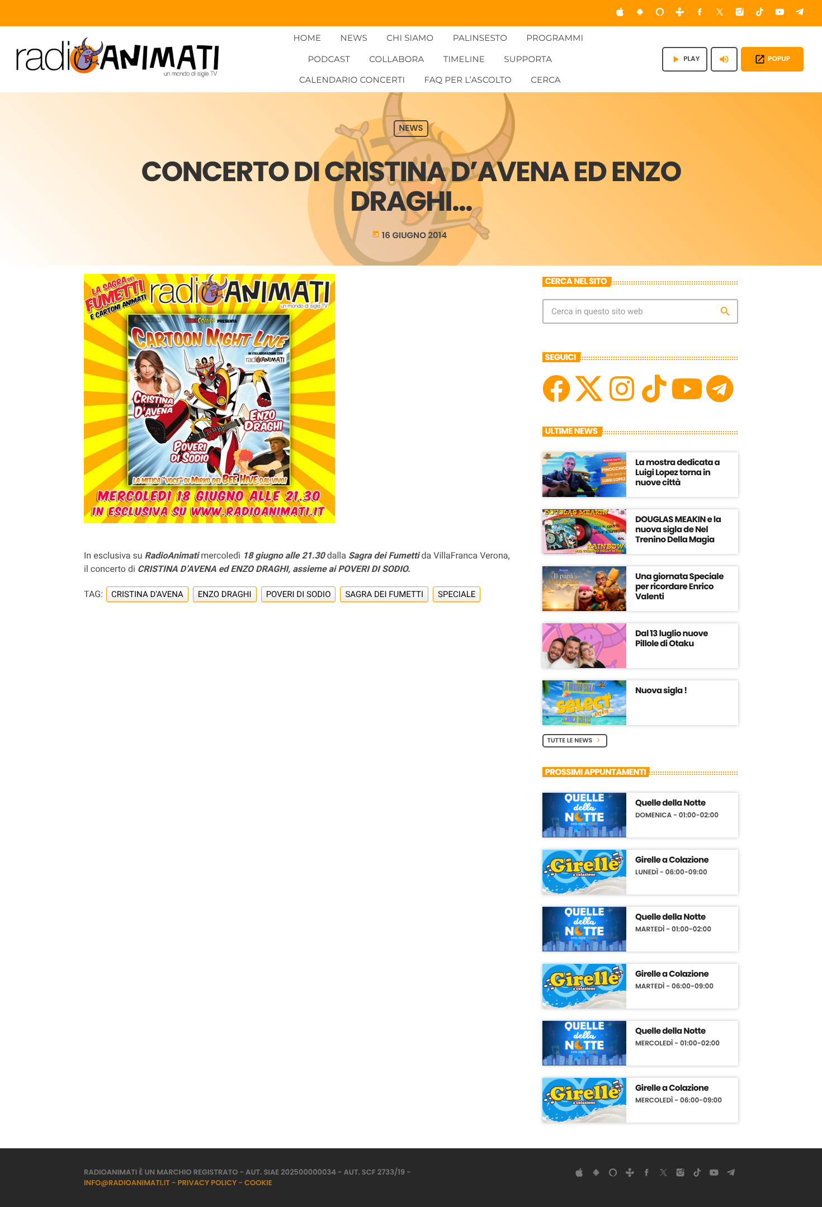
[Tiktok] (654, 389)
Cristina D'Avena (147, 594)
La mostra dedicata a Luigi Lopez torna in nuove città (677, 473)
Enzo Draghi (225, 594)
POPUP (772, 59)
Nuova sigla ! (661, 691)
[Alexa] (659, 13)
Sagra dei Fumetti (384, 594)
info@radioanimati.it (127, 1182)
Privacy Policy (207, 1182)
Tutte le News (575, 740)
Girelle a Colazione (671, 860)
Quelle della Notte (670, 803)
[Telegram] (799, 13)
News (411, 129)
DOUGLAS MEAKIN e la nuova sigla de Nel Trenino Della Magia (678, 530)
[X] (589, 389)
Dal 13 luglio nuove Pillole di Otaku (671, 639)
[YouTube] (780, 13)
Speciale (456, 594)
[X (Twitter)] (719, 13)
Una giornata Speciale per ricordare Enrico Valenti (679, 587)
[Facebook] (700, 13)
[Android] (639, 13)
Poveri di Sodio (298, 594)
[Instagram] (739, 13)
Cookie (258, 1182)
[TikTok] (759, 13)
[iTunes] (620, 13)
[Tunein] (679, 13)
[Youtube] (687, 389)
